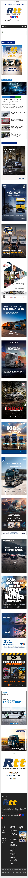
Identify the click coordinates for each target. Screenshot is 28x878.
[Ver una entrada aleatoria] (25, 26)
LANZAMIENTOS (6, 97)
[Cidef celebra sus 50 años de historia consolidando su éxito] (5, 118)
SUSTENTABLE (18, 97)
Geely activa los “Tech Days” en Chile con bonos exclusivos (13, 4)
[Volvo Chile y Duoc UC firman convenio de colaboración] (5, 125)
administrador (12, 104)
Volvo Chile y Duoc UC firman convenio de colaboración (17, 127)
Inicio (2, 830)
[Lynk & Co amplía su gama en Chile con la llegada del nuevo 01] (5, 111)
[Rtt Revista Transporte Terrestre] (2, 26)
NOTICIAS (12, 97)
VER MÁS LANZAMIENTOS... (9, 143)
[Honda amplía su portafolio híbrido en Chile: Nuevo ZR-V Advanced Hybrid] (14, 82)
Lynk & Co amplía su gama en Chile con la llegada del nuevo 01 (18, 113)
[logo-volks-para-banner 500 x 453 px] (14, 740)
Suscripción (3, 840)
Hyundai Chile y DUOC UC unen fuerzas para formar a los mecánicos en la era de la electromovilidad (17, 134)
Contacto (3, 842)
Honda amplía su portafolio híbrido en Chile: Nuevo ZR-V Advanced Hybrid (12, 101)
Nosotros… (3, 832)
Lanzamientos (4, 834)
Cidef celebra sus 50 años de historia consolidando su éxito (17, 120)
